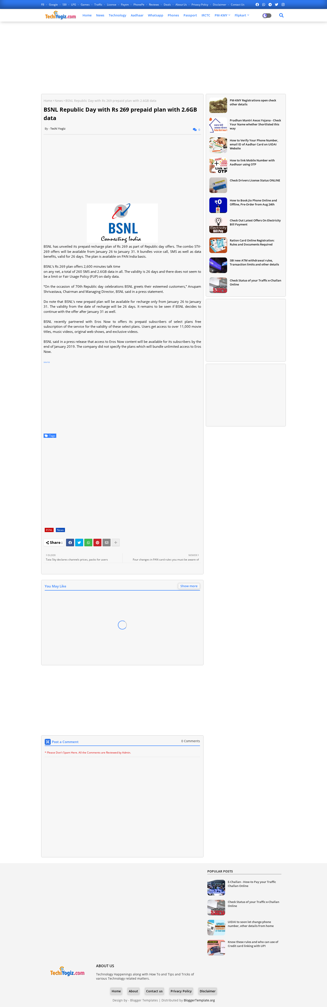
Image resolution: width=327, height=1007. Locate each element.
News (100, 15)
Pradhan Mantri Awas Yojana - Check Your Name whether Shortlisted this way (255, 124)
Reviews (154, 4)
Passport (190, 15)
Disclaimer (220, 4)
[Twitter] (79, 542)
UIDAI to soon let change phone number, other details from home (251, 924)
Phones (173, 15)
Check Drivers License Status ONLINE (255, 180)
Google (54, 4)
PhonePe (139, 4)
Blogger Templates (144, 1000)
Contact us (237, 4)
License (112, 4)
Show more (189, 586)
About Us (182, 4)
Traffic (98, 4)
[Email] (107, 542)
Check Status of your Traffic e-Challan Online (255, 282)
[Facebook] (70, 542)
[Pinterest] (97, 542)
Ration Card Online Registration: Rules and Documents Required (252, 242)
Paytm (125, 4)
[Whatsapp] (88, 542)
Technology (117, 15)
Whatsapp (155, 15)
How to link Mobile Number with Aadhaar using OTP (252, 162)
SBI (65, 4)
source (47, 362)
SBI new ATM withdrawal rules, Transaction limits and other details (254, 262)
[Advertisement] (163, 57)
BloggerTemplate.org (199, 1000)
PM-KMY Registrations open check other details (253, 102)
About (133, 991)
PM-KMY (221, 15)
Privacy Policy (200, 4)
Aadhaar (137, 15)
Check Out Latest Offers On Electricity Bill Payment (255, 222)
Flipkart (240, 15)
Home (87, 15)
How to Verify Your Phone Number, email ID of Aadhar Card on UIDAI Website (254, 144)
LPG (74, 4)
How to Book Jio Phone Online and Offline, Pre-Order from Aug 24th (253, 202)
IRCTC (206, 15)
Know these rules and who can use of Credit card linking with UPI (253, 944)
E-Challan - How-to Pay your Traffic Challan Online (252, 884)
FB (43, 4)
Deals (168, 4)
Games (85, 4)
